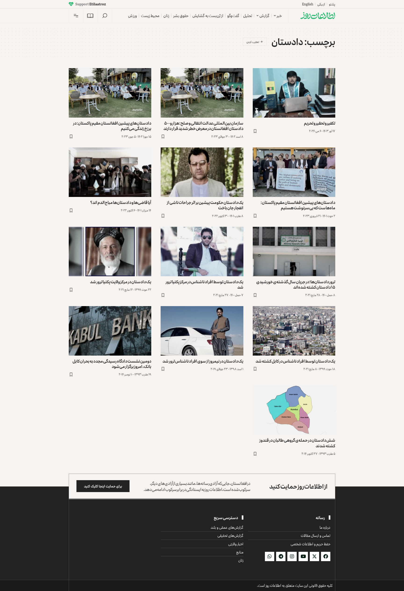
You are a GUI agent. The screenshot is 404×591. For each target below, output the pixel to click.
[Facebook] (325, 556)
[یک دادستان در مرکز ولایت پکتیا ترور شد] (110, 251)
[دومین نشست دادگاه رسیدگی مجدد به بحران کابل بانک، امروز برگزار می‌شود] (110, 331)
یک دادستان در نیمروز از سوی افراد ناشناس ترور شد (202, 361)
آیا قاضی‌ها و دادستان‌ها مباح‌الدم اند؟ (120, 202)
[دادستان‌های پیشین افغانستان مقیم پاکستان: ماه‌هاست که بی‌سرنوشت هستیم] (294, 172)
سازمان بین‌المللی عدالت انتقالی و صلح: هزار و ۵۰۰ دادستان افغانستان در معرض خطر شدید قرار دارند (203, 125)
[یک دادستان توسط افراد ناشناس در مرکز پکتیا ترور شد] (202, 251)
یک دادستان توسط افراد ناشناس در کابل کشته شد (295, 361)
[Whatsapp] (269, 556)
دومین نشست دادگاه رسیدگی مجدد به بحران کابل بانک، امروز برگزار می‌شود (111, 363)
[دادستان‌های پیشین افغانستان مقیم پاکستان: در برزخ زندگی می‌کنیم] (110, 93)
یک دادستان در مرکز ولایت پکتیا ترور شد (120, 282)
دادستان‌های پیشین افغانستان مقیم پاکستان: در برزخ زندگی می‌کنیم (112, 125)
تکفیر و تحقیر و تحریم (319, 123)
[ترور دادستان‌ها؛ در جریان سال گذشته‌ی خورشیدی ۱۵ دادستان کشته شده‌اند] (294, 251)
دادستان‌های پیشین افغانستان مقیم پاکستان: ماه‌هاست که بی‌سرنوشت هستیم (298, 205)
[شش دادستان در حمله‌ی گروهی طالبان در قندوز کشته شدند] (294, 410)
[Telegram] (280, 556)
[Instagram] (292, 556)
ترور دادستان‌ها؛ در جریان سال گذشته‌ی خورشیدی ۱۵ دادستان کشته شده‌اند (295, 284)
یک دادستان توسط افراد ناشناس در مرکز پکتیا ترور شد (204, 284)
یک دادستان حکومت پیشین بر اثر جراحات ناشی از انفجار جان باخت (205, 205)
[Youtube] (303, 556)
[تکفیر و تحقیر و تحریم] (294, 93)
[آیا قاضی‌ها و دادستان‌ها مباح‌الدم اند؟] (110, 172)
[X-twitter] (314, 556)
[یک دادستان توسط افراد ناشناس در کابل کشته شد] (294, 331)
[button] (104, 16)
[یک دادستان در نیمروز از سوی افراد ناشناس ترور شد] (202, 331)
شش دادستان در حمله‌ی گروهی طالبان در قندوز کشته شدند (297, 442)
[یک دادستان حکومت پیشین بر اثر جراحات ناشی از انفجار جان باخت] (202, 172)
